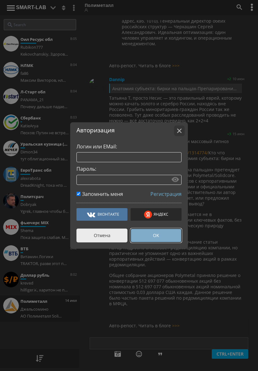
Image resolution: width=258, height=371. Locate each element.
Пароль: (86, 168)
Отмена (102, 235)
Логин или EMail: (96, 146)
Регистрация (166, 194)
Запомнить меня (102, 194)
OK (156, 235)
